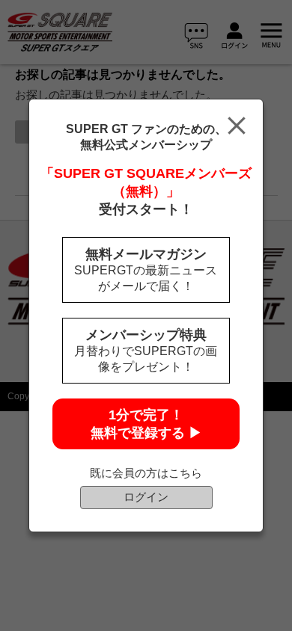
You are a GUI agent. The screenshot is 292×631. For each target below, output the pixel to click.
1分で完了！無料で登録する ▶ (146, 423)
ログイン (146, 496)
